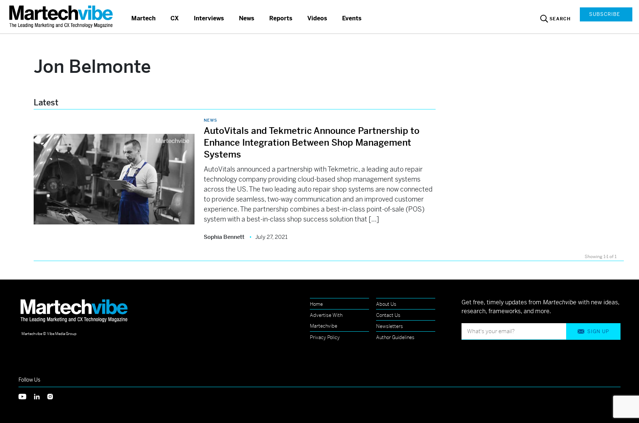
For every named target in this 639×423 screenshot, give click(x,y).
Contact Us (388, 315)
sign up (598, 331)
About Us (386, 304)
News (246, 18)
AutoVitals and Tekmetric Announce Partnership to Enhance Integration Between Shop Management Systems (311, 142)
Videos (317, 18)
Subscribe (604, 14)
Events (352, 18)
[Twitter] (26, 396)
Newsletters (389, 326)
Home (316, 304)
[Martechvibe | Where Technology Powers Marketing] (62, 16)
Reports (281, 18)
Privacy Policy (325, 337)
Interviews (209, 18)
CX (174, 18)
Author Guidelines (395, 337)
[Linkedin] (40, 396)
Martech (143, 18)
